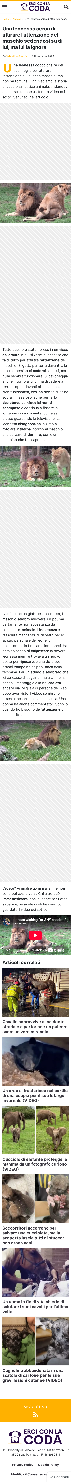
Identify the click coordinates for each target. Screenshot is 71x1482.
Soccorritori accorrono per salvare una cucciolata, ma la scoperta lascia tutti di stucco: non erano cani (33, 1235)
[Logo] (35, 6)
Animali (17, 19)
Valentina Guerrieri (17, 56)
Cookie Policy (48, 1465)
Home (5, 19)
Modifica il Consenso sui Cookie (35, 1474)
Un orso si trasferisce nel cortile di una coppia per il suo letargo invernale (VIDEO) (35, 1095)
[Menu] (4, 7)
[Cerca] (66, 6)
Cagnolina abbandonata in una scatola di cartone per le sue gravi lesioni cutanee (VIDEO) (33, 1375)
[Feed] (35, 1414)
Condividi (61, 1477)
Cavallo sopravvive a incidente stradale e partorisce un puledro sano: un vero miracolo (35, 1026)
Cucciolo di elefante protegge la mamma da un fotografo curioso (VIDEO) (34, 1164)
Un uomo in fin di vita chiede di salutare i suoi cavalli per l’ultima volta (35, 1306)
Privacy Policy (22, 1465)
